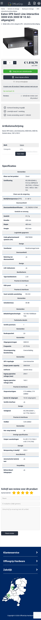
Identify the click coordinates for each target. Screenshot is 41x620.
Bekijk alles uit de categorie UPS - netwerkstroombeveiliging (21, 24)
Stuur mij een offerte (22, 77)
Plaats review (9, 533)
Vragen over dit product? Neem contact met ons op (20, 86)
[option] (20, 41)
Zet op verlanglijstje (22, 82)
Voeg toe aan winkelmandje (22, 71)
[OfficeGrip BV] (15, 5)
